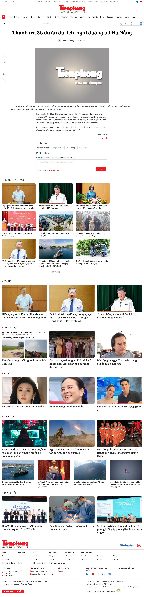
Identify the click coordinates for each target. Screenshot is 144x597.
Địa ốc (33, 17)
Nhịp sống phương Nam (57, 563)
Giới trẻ (56, 17)
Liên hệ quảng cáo (37, 568)
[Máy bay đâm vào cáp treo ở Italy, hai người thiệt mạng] (90, 470)
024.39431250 (9, 576)
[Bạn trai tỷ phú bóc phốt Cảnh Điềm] (24, 390)
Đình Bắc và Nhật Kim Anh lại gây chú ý (119, 408)
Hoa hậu (127, 17)
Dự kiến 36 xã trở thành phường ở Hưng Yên (54, 234)
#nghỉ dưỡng (58, 147)
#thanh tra (82, 147)
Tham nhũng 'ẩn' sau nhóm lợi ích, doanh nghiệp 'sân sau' (54, 206)
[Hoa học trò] (139, 546)
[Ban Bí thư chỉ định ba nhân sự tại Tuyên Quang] (19, 221)
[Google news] (110, 574)
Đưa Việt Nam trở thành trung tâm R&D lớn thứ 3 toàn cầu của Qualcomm (53, 484)
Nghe (4, 56)
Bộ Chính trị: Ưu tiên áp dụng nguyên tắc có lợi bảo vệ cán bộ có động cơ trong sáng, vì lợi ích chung (18, 263)
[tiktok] (99, 574)
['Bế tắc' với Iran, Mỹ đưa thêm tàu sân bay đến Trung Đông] (18, 470)
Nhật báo (21, 552)
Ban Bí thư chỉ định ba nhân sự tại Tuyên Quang (17, 234)
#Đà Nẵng (71, 147)
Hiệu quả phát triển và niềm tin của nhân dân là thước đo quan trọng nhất (18, 206)
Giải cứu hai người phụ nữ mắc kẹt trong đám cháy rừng (91, 234)
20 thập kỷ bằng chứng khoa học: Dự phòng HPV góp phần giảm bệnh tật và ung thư (119, 529)
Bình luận (4, 74)
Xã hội (10, 17)
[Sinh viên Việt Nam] (126, 546)
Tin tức (46, 23)
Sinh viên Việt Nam (78, 2)
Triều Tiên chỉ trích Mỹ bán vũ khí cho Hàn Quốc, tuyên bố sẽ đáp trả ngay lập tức (125, 484)
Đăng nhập (40, 157)
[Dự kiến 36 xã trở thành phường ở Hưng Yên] (56, 221)
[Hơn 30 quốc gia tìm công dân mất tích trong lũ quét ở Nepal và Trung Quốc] (119, 433)
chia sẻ (121, 23)
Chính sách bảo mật (126, 568)
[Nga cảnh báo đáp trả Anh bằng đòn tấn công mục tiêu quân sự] (72, 433)
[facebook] (137, 1)
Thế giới (49, 17)
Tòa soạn (104, 2)
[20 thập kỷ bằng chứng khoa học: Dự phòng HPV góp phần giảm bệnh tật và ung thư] (119, 509)
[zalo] (104, 574)
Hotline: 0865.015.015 (42, 2)
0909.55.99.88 (37, 571)
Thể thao (74, 17)
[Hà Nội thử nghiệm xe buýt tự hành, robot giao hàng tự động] (93, 249)
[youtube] (141, 1)
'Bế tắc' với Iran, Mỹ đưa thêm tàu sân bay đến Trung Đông (16, 483)
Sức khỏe (41, 17)
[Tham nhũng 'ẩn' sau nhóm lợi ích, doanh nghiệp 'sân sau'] (56, 193)
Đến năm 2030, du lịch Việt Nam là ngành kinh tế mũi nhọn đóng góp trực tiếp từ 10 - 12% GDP (54, 263)
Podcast (53, 552)
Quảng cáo (114, 2)
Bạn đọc (115, 559)
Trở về (4, 80)
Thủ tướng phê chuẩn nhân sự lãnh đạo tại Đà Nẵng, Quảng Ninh (91, 206)
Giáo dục (110, 17)
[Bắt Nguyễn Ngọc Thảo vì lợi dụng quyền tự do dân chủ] (119, 344)
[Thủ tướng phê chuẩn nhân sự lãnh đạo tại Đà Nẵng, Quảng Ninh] (93, 193)
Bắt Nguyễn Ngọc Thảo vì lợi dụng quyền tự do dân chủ (117, 362)
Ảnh (35, 552)
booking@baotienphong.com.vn (42, 574)
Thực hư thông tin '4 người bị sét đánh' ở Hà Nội (24, 362)
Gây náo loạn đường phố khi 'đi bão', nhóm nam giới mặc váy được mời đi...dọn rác (70, 364)
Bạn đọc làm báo (14, 591)
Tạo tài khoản (54, 157)
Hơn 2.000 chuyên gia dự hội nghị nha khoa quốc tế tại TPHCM (22, 527)
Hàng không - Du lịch (9, 563)
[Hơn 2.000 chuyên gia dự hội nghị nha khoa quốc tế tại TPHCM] (24, 509)
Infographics (86, 552)
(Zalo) (45, 571)
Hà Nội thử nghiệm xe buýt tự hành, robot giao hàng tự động (92, 262)
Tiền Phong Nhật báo (61, 2)
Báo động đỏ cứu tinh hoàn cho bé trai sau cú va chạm (71, 527)
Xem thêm (140, 17)
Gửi (100, 169)
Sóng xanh (25, 17)
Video (134, 17)
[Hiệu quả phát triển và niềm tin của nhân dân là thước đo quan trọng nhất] (19, 193)
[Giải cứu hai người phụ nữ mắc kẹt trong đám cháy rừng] (93, 221)
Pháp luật (65, 17)
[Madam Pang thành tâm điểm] (72, 390)
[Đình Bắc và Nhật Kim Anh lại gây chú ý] (119, 390)
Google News (141, 23)
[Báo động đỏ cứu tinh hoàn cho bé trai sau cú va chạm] (72, 509)
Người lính (82, 17)
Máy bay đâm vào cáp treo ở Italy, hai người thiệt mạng (89, 483)
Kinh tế (16, 17)
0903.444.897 (65, 571)
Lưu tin (4, 68)
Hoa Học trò (93, 2)
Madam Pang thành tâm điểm (66, 406)
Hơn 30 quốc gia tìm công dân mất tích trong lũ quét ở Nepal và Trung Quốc (117, 453)
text (126, 23)
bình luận (136, 23)
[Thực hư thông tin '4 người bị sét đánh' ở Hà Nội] (24, 344)
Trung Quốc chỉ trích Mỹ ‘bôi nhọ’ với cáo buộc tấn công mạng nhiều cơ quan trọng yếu (24, 453)
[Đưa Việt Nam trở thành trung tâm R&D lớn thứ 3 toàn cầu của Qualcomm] (54, 470)
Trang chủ (3, 17)
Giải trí (102, 17)
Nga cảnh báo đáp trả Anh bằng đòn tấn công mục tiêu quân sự (70, 451)
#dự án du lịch (43, 147)
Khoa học (118, 17)
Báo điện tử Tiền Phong (72, 9)
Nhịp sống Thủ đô (39, 563)
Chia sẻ (4, 62)
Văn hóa (95, 17)
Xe (89, 17)
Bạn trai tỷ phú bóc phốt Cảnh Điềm (23, 406)
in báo (131, 23)
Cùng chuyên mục (13, 179)
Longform (69, 552)
